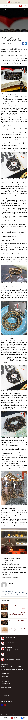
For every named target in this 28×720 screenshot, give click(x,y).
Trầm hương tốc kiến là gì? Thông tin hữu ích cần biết (21, 593)
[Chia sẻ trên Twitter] (26, 43)
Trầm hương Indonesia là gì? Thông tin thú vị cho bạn (17, 621)
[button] (2, 2)
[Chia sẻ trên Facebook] (23, 43)
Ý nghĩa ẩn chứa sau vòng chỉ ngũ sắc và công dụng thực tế (17, 629)
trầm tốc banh (5, 290)
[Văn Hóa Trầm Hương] (15, 2)
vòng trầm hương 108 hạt (7, 57)
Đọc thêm (23, 608)
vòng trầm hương (12, 452)
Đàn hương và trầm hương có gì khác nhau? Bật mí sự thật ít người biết (17, 613)
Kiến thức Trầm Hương (5, 9)
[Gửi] (20, 6)
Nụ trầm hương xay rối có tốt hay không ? (17, 605)
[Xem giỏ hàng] (25, 6)
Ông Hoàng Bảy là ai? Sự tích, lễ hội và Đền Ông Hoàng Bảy (7, 593)
